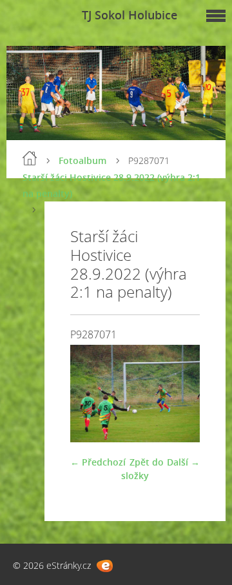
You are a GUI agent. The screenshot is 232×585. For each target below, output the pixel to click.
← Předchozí (98, 462)
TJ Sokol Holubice (129, 15)
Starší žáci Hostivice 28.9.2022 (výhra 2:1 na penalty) (111, 185)
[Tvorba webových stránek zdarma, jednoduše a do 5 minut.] (105, 566)
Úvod (30, 158)
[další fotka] (178, 393)
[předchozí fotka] (91, 393)
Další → (183, 462)
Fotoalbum (82, 160)
